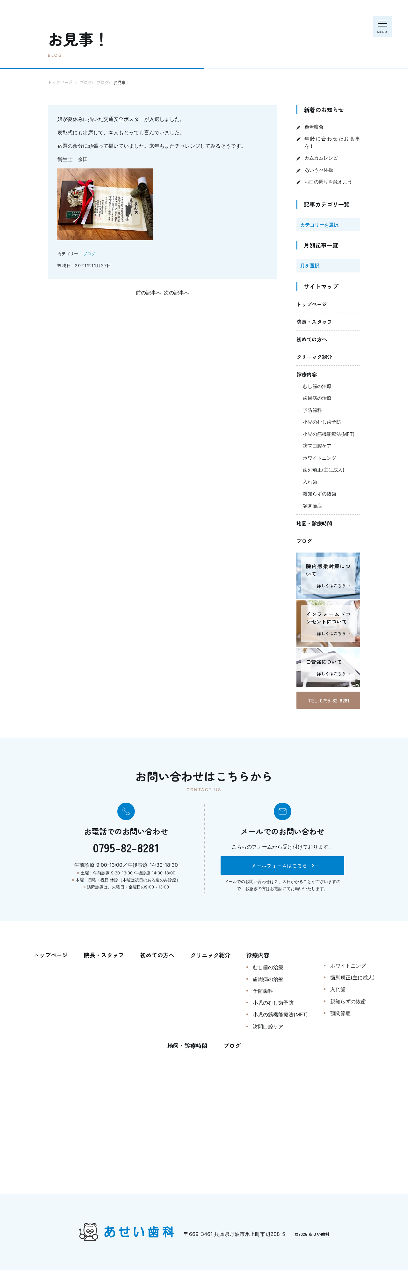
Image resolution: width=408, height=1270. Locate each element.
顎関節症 (312, 506)
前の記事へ (148, 292)
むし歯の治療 (317, 386)
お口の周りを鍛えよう (328, 181)
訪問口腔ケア (317, 446)
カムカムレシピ (321, 157)
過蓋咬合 (314, 127)
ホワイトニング (319, 458)
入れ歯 (310, 482)
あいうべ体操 (318, 170)
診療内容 (306, 374)
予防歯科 (312, 410)
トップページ (311, 304)
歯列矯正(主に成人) (323, 470)
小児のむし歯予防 (322, 422)
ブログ (89, 253)
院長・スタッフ (314, 321)
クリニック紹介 (314, 356)
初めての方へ (311, 339)
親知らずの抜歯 (319, 494)
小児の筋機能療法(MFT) (328, 434)
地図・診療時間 (314, 523)
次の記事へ (176, 292)
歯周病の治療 (317, 398)
